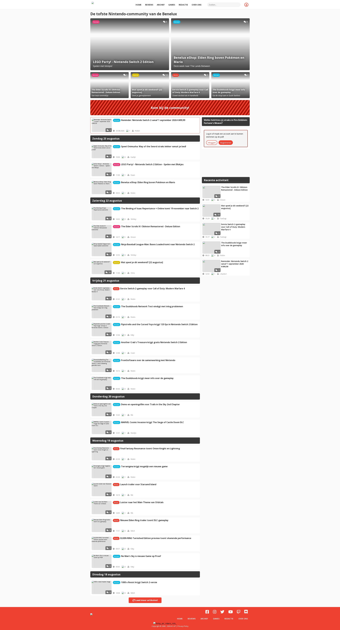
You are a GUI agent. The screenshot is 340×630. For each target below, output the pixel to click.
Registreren (225, 142)
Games (171, 4)
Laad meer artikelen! (146, 600)
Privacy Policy (183, 626)
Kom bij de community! (170, 107)
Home (138, 4)
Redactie (183, 4)
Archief (161, 4)
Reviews (149, 4)
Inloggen (212, 142)
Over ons (196, 4)
